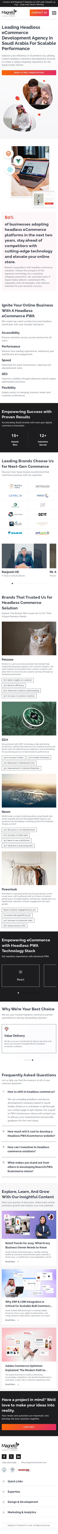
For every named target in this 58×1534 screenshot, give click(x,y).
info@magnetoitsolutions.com (34, 1462)
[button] (12, 583)
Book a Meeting (37, 5)
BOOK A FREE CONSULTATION (29, 73)
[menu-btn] (54, 12)
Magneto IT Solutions (17, 1525)
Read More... (10, 1262)
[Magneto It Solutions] (9, 12)
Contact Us (39, 13)
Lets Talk (29, 1427)
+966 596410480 (9, 1462)
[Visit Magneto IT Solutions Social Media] (4, 1456)
